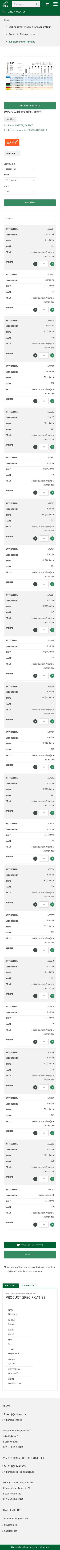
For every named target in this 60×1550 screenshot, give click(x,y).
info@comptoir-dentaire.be (20, 1472)
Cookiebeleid (10, 1531)
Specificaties (10, 1285)
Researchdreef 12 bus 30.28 (16, 1488)
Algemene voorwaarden (16, 1518)
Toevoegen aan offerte (32, 1245)
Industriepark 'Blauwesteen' (16, 1430)
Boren (12, 34)
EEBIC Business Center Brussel (18, 1482)
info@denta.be (14, 1420)
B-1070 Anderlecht (11, 1493)
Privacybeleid (10, 1525)
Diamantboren (28, 34)
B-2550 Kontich (10, 1441)
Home (7, 20)
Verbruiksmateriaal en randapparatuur (30, 27)
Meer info (11, 153)
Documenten (28, 1285)
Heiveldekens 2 (10, 1436)
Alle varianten (31, 105)
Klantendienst (12, 1510)
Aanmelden (30, 202)
